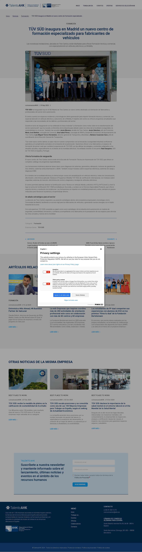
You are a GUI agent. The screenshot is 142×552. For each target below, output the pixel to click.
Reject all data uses (71, 300)
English (43, 249)
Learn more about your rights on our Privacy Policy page (59, 264)
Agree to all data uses (61, 295)
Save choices (80, 295)
